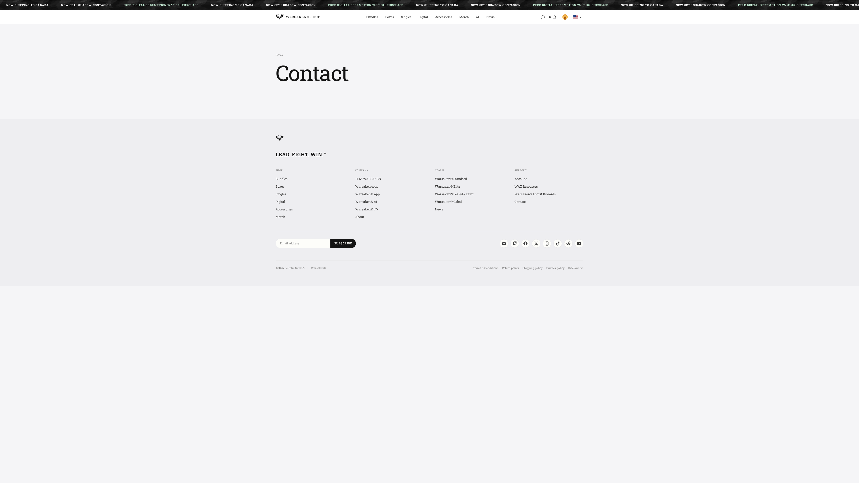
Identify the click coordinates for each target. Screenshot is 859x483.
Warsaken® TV (366, 209)
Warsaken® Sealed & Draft (454, 194)
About (359, 217)
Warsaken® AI (366, 201)
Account (521, 179)
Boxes (389, 17)
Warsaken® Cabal (448, 201)
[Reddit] (568, 243)
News (490, 17)
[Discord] (504, 243)
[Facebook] (525, 243)
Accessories (443, 17)
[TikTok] (557, 243)
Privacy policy (555, 268)
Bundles (372, 17)
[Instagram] (547, 243)
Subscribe (343, 243)
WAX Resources (526, 186)
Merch (464, 17)
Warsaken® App (367, 194)
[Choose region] (577, 17)
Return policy (510, 268)
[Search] (543, 17)
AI (477, 17)
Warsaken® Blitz (447, 186)
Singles (406, 17)
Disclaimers (575, 268)
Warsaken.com (366, 186)
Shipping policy (533, 268)
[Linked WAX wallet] (564, 17)
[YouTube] (579, 243)
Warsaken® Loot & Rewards (535, 194)
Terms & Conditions (485, 268)
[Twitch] (514, 243)
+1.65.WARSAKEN (368, 179)
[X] (536, 243)
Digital (423, 17)
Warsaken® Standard (451, 179)
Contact (520, 201)
